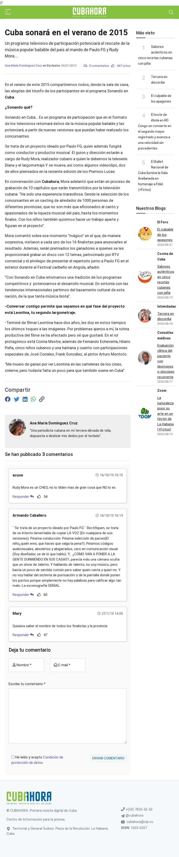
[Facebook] (8, 399)
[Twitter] (17, 399)
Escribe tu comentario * (27, 684)
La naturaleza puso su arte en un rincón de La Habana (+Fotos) (165, 413)
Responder (21, 496)
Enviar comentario (108, 758)
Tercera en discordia (165, 316)
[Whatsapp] (34, 399)
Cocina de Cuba (165, 256)
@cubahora (134, 815)
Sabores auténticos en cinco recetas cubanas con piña (165, 279)
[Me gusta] (39, 496)
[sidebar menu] (7, 12)
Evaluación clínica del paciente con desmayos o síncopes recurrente (165, 361)
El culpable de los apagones (165, 234)
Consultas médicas (165, 335)
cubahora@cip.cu (140, 822)
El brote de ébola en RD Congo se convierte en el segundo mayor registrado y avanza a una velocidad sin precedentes (154, 131)
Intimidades (166, 306)
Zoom (161, 390)
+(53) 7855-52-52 (138, 809)
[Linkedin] (26, 399)
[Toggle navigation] (171, 12)
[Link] (42, 399)
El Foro (162, 222)
